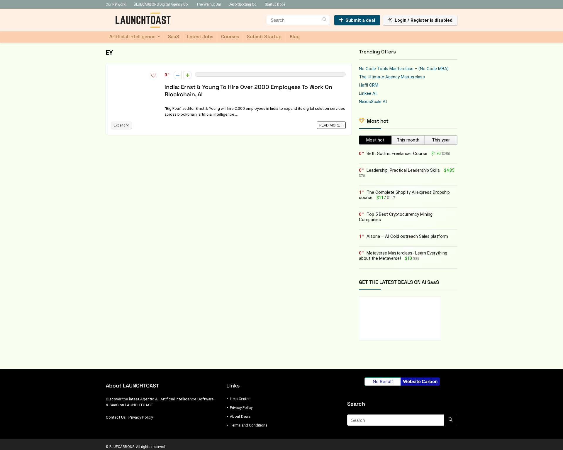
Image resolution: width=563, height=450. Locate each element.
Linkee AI (368, 93)
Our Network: (116, 4)
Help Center (240, 399)
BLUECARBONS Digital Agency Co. (161, 4)
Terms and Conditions (248, 425)
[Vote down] (178, 75)
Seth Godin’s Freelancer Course (397, 153)
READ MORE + (331, 125)
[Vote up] (187, 75)
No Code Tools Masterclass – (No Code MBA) (404, 68)
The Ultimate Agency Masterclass (392, 77)
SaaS (173, 36)
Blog (294, 36)
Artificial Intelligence (132, 36)
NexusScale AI (373, 101)
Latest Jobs (200, 36)
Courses (230, 36)
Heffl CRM (368, 85)
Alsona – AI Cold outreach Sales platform (407, 236)
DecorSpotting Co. (243, 4)
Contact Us (116, 417)
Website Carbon (420, 381)
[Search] (324, 20)
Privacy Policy (140, 417)
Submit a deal (360, 20)
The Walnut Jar (208, 4)
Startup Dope (275, 4)
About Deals (240, 416)
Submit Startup (264, 36)
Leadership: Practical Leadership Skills (403, 170)
